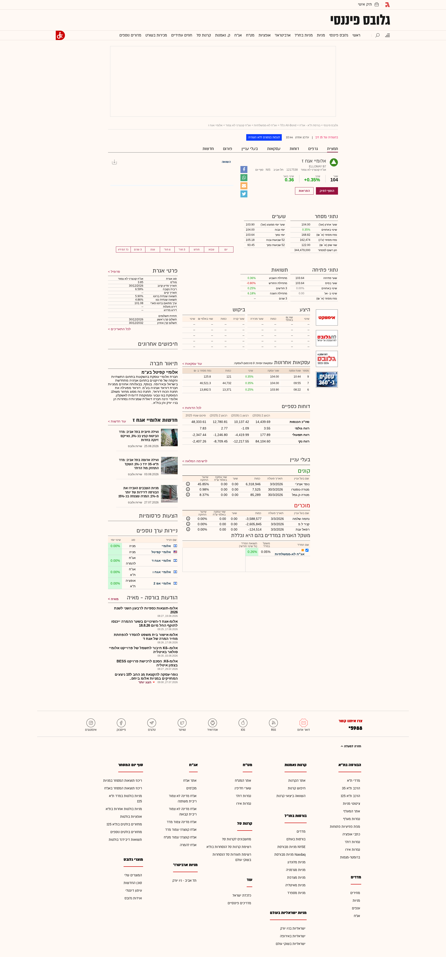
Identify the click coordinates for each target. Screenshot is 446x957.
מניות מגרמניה (295, 870)
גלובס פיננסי (360, 20)
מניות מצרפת (296, 877)
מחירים (355, 893)
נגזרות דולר (352, 842)
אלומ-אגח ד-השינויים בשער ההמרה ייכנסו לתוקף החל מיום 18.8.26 (144, 623)
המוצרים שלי (133, 875)
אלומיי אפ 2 (162, 583)
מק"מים (191, 788)
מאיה (114, 599)
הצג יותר (144, 682)
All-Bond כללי (288, 125)
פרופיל (115, 271)
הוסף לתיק (327, 191)
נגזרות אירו (352, 849)
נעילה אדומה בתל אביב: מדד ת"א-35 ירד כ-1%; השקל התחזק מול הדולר (139, 464)
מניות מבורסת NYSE (291, 847)
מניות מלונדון (296, 862)
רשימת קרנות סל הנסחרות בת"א (229, 847)
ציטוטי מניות (351, 803)
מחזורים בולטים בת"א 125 (124, 824)
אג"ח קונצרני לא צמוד (238, 125)
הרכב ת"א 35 (351, 788)
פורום (227, 148)
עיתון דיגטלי (133, 890)
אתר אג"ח (190, 780)
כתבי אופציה (351, 834)
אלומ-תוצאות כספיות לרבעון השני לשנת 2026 (146, 610)
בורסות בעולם (295, 839)
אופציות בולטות (131, 816)
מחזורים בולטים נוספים (126, 832)
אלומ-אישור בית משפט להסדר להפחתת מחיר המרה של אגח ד (146, 637)
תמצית (332, 148)
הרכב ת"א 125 (350, 796)
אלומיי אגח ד (161, 560)
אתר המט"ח (243, 780)
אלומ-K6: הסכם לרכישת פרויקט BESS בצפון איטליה (147, 663)
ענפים (356, 908)
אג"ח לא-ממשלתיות (265, 125)
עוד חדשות (118, 421)
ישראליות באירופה (292, 936)
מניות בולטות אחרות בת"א (124, 809)
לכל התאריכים (120, 329)
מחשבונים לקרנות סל (236, 839)
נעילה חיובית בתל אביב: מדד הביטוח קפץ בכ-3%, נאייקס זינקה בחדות (139, 436)
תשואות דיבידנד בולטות (125, 839)
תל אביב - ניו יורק (184, 880)
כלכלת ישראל (242, 895)
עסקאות (273, 148)
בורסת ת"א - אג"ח (309, 125)
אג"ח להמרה (188, 845)
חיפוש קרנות (296, 788)
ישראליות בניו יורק (292, 928)
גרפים (313, 148)
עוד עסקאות (193, 364)
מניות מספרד (296, 893)
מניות (356, 900)
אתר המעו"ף (351, 811)
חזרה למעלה (352, 746)
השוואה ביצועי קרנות (290, 796)
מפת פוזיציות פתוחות (345, 826)
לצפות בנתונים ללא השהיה (264, 137)
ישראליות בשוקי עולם (290, 944)
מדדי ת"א (353, 780)
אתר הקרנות (296, 780)
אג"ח (357, 916)
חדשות (208, 148)
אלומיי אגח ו (162, 572)
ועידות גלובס (133, 898)
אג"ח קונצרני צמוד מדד (181, 829)
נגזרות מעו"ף (351, 819)
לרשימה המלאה (196, 461)
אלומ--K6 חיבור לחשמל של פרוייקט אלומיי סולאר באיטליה (143, 650)
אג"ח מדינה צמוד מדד (182, 822)
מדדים (301, 831)
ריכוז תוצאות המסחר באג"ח (123, 788)
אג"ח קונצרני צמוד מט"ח (180, 837)
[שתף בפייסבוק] (243, 169)
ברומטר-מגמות (350, 857)
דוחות (294, 148)
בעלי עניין (250, 148)
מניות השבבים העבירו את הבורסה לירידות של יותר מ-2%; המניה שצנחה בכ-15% (138, 492)
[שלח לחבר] (243, 185)
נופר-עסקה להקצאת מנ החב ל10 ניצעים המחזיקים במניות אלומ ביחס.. (146, 676)
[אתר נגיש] (60, 35)
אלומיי (166, 546)
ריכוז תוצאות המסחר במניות (122, 780)
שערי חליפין (243, 788)
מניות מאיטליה (295, 885)
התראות (304, 191)
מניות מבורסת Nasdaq (289, 854)
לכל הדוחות (193, 408)
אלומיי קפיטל (161, 552)
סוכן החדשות (133, 883)
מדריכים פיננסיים (239, 903)
